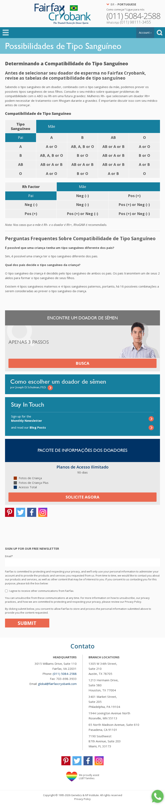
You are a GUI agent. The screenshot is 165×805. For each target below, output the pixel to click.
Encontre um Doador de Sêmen (82, 317)
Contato (82, 646)
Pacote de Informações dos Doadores (82, 450)
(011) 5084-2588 (65, 674)
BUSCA (82, 363)
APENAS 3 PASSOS (28, 342)
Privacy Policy (82, 799)
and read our (28, 427)
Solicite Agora (82, 497)
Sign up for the (26, 418)
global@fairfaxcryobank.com (57, 684)
